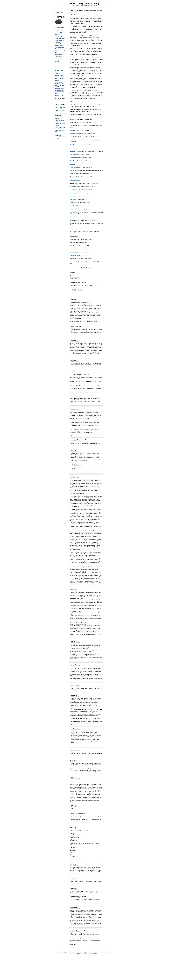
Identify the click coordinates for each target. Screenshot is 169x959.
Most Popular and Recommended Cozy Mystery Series (59, 47)
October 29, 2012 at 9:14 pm (74, 372)
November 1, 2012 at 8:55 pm (75, 931)
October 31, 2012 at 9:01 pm (74, 889)
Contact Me (107, 952)
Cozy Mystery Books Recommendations (87, 261)
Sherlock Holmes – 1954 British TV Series (60, 110)
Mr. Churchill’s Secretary (85, 228)
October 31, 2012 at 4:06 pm (74, 828)
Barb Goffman (75, 289)
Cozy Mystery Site (59, 30)
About (112, 952)
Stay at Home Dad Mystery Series (83, 122)
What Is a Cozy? (58, 54)
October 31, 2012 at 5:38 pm (74, 865)
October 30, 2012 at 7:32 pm (75, 729)
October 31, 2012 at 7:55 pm (74, 879)
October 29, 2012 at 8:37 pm (74, 341)
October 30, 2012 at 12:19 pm (75, 665)
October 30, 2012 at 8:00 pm (77, 290)
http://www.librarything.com (85, 453)
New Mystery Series (59, 40)
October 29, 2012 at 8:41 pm (74, 361)
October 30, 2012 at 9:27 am (74, 590)
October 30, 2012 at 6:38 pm (74, 696)
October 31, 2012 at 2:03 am (75, 451)
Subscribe (58, 22)
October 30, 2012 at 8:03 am (74, 409)
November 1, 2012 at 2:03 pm (76, 897)
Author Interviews (59, 58)
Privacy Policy (101, 952)
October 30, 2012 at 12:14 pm (75, 642)
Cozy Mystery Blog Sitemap (91, 952)
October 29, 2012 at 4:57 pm (74, 277)
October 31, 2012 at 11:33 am (75, 778)
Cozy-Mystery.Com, (86, 953)
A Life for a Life (94, 183)
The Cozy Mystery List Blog (84, 3)
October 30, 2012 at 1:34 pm (74, 685)
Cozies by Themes (59, 36)
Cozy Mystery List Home (60, 952)
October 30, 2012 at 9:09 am (74, 477)
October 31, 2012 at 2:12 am (74, 761)
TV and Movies (58, 56)
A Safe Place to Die (93, 220)
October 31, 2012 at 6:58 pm (75, 806)
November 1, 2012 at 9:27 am (75, 908)
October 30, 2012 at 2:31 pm (75, 440)
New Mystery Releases (60, 38)
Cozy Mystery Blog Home (79, 952)
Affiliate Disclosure (70, 952)
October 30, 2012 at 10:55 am (76, 283)
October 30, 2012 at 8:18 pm (74, 750)
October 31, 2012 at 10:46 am (77, 465)
